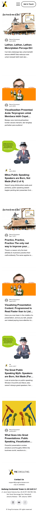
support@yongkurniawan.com (19, 482)
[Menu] (18, 4)
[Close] (13, 502)
